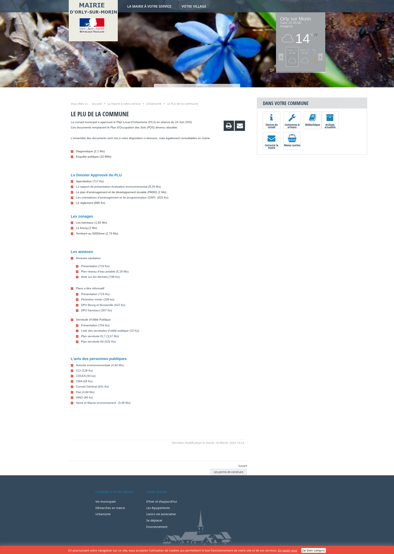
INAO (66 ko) (84, 397)
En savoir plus (287, 550)
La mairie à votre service (149, 6)
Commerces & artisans (292, 126)
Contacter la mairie (271, 146)
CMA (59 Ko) (84, 381)
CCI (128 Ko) (84, 370)
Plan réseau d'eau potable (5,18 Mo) (105, 271)
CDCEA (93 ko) (86, 375)
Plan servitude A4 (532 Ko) (98, 341)
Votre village (194, 6)
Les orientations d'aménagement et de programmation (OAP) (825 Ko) (122, 197)
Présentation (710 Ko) (95, 266)
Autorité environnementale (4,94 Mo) (100, 365)
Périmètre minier (92, 299)
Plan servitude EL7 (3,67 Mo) (100, 336)
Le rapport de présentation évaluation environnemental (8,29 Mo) (118, 186)
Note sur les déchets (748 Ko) (100, 276)
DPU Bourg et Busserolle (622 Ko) (103, 305)
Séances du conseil (272, 126)
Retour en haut (74, 453)
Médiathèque (312, 125)
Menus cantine (292, 145)
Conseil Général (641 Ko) (92, 386)
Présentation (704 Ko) (95, 325)
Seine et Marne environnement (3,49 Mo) (103, 402)
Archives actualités (330, 126)
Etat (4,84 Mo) (85, 392)
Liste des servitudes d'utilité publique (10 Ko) (110, 330)
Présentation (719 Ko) (95, 294)
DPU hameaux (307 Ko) (96, 310)
